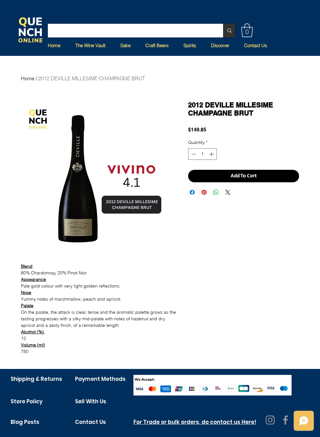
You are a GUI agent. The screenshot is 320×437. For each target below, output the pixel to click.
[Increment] (212, 154)
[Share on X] (228, 192)
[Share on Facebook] (192, 192)
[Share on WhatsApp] (216, 192)
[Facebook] (285, 420)
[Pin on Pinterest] (204, 192)
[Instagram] (270, 420)
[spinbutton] (202, 154)
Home (27, 78)
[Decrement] (193, 154)
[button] (247, 30)
